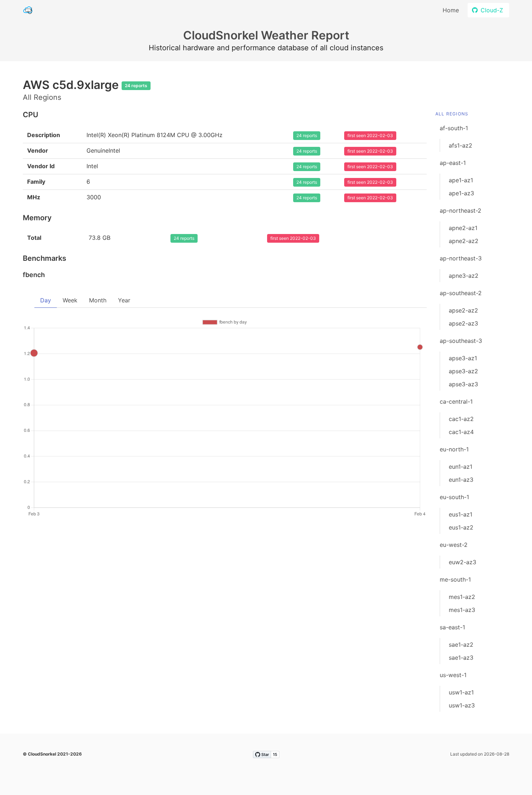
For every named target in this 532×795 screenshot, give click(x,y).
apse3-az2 (463, 371)
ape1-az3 (461, 193)
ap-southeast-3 (461, 340)
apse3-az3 (463, 384)
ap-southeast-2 (461, 293)
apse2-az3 (463, 323)
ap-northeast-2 (460, 210)
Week (70, 300)
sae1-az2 (461, 644)
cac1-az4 (461, 431)
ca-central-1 (456, 401)
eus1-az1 (460, 514)
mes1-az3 (462, 609)
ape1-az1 (461, 180)
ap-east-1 (453, 162)
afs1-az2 (460, 145)
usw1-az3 (462, 705)
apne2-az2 (463, 241)
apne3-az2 (463, 275)
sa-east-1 (452, 627)
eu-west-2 (454, 544)
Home (451, 10)
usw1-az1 (461, 692)
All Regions (451, 113)
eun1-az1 (460, 466)
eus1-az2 (461, 527)
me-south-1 (455, 579)
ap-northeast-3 (461, 258)
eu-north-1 (454, 449)
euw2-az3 (462, 562)
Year (124, 300)
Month (97, 300)
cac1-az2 (461, 418)
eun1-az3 (461, 479)
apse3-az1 (463, 358)
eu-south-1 (454, 497)
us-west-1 (453, 675)
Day (45, 300)
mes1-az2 (462, 596)
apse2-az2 (463, 310)
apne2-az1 (463, 227)
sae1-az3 (461, 657)
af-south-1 (454, 128)
